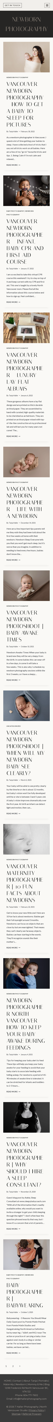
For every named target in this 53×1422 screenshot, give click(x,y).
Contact (17, 1381)
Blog (47, 1384)
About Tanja (30, 1381)
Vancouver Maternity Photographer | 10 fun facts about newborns (25, 883)
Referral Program (31, 1414)
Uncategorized (14, 726)
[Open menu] (47, 5)
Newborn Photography (17, 77)
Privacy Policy (36, 1410)
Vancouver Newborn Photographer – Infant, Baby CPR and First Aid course (25, 241)
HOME (7, 1381)
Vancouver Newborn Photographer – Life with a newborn (25, 502)
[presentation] (26, 57)
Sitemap (16, 1414)
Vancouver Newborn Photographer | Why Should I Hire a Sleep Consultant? (25, 1164)
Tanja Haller (13, 131)
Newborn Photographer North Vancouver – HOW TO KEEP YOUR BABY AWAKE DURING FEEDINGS (26, 1024)
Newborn (21, 1384)
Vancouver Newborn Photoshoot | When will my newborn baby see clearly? (25, 753)
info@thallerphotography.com (30, 1399)
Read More (13, 165)
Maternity (8, 1384)
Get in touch (12, 5)
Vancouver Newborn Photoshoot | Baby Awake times (25, 626)
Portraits (43, 1381)
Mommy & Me (35, 1384)
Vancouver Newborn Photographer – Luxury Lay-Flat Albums (25, 372)
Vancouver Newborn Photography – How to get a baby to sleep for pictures (25, 104)
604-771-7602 (30, 1395)
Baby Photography (15, 211)
